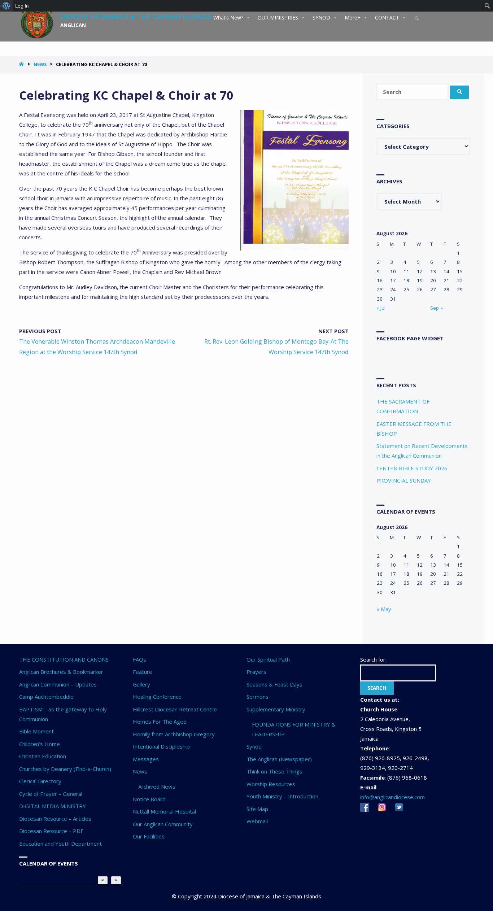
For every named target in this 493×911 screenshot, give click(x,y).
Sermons (258, 696)
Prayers (256, 671)
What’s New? (228, 17)
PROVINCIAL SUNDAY (403, 480)
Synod (254, 746)
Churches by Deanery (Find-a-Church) (65, 768)
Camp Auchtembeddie (46, 696)
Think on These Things (274, 771)
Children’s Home (39, 743)
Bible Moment (36, 731)
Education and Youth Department (60, 843)
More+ (353, 17)
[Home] (22, 64)
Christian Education (42, 756)
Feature (142, 671)
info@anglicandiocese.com (392, 797)
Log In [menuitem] (22, 6)
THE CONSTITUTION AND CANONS (64, 659)
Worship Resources (271, 784)
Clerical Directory (40, 781)
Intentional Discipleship (161, 746)
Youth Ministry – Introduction (282, 796)
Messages (146, 759)
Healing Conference (157, 696)
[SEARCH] (459, 92)
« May (383, 609)
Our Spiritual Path (268, 659)
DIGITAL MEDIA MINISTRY (52, 806)
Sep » (436, 308)
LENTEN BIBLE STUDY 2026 (412, 468)
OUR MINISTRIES (278, 17)
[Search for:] (413, 91)
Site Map (257, 808)
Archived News (156, 786)
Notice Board (149, 799)
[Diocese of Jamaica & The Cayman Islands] (37, 18)
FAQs (139, 659)
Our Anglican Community (163, 824)
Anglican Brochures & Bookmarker (61, 671)
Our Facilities (149, 836)
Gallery (141, 684)
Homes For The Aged (160, 721)
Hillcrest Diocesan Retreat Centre (175, 709)
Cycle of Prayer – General (50, 793)
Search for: (373, 659)
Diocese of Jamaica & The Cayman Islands (135, 16)
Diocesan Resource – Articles (55, 818)
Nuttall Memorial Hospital (164, 811)
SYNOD (321, 17)
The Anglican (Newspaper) (279, 759)
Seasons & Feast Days (274, 684)
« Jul (380, 308)
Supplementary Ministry (276, 709)
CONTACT (387, 17)
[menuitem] (6, 6)
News (40, 64)
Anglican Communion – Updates (58, 684)
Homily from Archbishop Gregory (174, 734)
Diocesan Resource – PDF (51, 830)
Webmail (257, 821)
